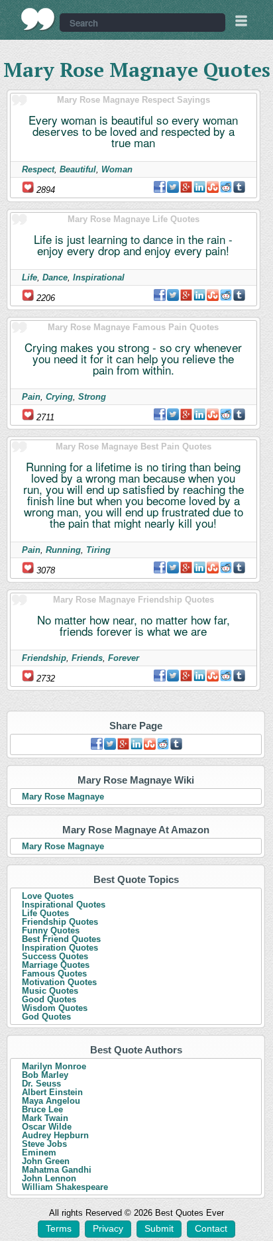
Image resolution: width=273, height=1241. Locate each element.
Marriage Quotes (55, 965)
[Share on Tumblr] (239, 187)
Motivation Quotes (59, 982)
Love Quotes (48, 896)
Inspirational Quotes (63, 905)
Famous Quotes (54, 973)
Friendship (44, 658)
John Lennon (49, 1178)
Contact (211, 1228)
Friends (87, 658)
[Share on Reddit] (226, 187)
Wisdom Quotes (54, 1008)
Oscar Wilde (47, 1127)
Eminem (39, 1152)
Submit (159, 1228)
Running (63, 550)
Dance (55, 277)
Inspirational (99, 277)
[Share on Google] (186, 187)
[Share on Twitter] (173, 187)
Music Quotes (50, 991)
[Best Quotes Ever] (38, 19)
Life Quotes (45, 913)
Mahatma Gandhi (56, 1170)
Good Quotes (49, 999)
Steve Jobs (44, 1144)
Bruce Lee (42, 1109)
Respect (38, 169)
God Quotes (46, 1017)
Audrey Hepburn (55, 1135)
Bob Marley (45, 1075)
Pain (31, 397)
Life (29, 277)
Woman (117, 169)
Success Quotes (55, 956)
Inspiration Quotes (60, 948)
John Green (46, 1161)
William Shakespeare (65, 1187)
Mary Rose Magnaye (63, 796)
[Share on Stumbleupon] (213, 187)
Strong (92, 397)
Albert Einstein (52, 1092)
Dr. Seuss (41, 1084)
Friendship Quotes (60, 922)
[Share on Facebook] (160, 187)
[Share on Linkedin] (199, 187)
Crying (59, 397)
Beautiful (78, 169)
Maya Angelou (51, 1101)
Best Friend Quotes (61, 939)
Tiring (98, 550)
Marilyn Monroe (54, 1066)
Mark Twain (45, 1118)
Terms (59, 1228)
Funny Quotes (51, 930)
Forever (123, 658)
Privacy (108, 1228)
